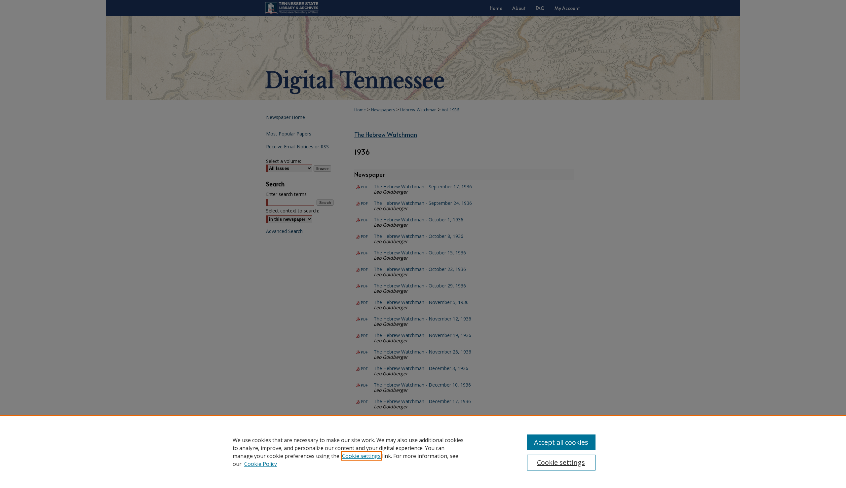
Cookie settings (361, 456)
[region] (423, 451)
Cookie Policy (260, 464)
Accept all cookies (561, 442)
